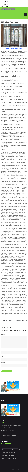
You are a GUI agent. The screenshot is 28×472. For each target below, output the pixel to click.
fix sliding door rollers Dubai (14, 171)
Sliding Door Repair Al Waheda (10, 215)
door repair (7, 62)
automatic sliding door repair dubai (8, 162)
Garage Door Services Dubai (21, 320)
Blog (7, 149)
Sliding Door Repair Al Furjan (19, 194)
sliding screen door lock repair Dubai (13, 303)
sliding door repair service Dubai (15, 250)
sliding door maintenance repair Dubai (8, 190)
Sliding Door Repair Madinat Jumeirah (11, 241)
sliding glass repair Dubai (21, 294)
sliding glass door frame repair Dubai (11, 273)
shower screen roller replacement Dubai (18, 180)
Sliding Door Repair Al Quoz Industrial (11, 207)
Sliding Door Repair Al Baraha (7, 193)
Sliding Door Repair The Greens (20, 253)
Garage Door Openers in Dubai (9, 452)
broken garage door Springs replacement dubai (11, 425)
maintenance (12, 71)
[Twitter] (4, 9)
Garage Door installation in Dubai (10, 447)
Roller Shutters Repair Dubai (9, 458)
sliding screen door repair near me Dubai (17, 304)
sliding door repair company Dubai (15, 219)
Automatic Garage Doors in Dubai (8, 435)
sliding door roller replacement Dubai (8, 262)
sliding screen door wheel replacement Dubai (10, 310)
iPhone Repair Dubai (16, 124)
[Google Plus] (7, 9)
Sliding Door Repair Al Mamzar (12, 202)
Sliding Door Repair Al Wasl (9, 216)
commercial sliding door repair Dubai (15, 165)
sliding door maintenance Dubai (18, 188)
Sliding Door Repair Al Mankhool (11, 203)
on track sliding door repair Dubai (7, 177)
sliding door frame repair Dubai (7, 184)
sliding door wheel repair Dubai (15, 270)
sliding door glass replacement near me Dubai (10, 185)
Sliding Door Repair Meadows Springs (8, 244)
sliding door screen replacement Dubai (11, 265)
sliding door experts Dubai (9, 183)
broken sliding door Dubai (15, 163)
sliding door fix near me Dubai (21, 183)
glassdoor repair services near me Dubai (18, 175)
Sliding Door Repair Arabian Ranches (8, 218)
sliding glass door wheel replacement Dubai (15, 292)
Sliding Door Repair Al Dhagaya (7, 194)
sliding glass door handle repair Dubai (14, 276)
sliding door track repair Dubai (13, 269)
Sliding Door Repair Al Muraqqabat (11, 204)
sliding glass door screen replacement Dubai (10, 288)
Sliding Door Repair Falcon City (12, 226)
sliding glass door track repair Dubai (15, 289)
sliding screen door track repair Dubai (16, 309)
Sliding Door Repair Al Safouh (7, 212)
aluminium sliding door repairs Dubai (8, 156)
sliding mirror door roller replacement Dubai (12, 297)
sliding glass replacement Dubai (7, 295)
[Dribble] (11, 9)
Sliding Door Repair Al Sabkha (7, 210)
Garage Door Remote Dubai (9, 455)
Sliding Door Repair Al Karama (10, 200)
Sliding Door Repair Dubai (9, 222)
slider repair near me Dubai (6, 181)
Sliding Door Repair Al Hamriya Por (11, 197)
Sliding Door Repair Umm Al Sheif (12, 256)
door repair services (10, 105)
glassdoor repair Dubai (15, 174)
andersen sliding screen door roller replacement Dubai (11, 161)
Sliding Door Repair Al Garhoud (7, 196)
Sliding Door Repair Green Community (14, 228)
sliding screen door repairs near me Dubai (9, 306)
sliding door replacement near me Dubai (14, 259)
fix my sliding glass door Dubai (17, 169)
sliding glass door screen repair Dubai (16, 287)
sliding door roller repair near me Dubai (16, 260)
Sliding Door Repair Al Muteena (11, 206)
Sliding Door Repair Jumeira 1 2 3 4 (15, 232)
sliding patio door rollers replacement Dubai (14, 300)
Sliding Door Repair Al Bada (19, 191)
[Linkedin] (9, 9)
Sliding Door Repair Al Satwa (19, 212)
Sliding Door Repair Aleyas (21, 216)
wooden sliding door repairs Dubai (8, 314)
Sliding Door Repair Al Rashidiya (18, 209)
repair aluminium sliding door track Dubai (12, 178)
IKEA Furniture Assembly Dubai (13, 139)
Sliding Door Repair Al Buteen (19, 193)
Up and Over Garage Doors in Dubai (11, 450)
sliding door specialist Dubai (12, 267)
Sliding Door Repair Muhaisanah (12, 247)
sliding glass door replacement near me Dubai (13, 284)
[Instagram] (14, 9)
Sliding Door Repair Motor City (12, 245)
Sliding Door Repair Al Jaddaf (12, 199)
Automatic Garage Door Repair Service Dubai (11, 427)
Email (2, 356)
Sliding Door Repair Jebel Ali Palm (12, 231)
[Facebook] (2, 9)
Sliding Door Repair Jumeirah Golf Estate (14, 235)
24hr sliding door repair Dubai (14, 153)
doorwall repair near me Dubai (20, 166)
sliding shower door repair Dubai (15, 311)
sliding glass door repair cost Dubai (17, 281)
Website (3, 362)
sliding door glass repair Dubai (20, 184)
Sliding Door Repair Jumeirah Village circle (11, 238)
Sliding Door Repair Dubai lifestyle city (15, 224)
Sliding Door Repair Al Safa (18, 210)
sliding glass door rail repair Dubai (10, 279)
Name (2, 350)
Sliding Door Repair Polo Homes (13, 248)
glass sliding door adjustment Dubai (13, 172)
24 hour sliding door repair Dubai (9, 152)
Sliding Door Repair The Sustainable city (9, 254)
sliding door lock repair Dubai (15, 187)
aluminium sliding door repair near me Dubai (16, 155)
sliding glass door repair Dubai (7, 282)
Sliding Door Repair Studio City (18, 251)
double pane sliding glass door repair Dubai (9, 168)
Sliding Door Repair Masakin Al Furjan (17, 243)
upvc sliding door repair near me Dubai (19, 313)
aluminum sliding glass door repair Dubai (17, 159)
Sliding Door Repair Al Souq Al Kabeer (8, 213)
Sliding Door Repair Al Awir (8, 191)
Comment (3, 334)
